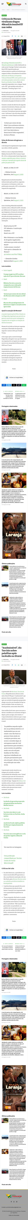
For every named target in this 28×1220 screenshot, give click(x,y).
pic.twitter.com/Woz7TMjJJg (13, 254)
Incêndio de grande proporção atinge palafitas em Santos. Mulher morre (14, 803)
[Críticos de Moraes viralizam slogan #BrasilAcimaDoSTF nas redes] (14, 47)
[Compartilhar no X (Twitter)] (15, 36)
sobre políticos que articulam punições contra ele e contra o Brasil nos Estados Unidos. (14, 80)
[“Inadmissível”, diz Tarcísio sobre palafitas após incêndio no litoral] (14, 676)
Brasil (4, 15)
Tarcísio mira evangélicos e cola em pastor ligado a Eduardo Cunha (15, 835)
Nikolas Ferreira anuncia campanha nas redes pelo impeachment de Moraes (12, 285)
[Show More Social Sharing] (25, 36)
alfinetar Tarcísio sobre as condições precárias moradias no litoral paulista (15, 881)
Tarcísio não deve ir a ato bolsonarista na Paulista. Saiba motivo (14, 814)
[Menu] (3, 4)
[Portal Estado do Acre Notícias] (14, 4)
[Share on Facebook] (12, 36)
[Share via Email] (21, 36)
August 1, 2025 (18, 174)
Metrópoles (6, 30)
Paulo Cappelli (8, 270)
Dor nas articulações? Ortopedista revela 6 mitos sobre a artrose (7, 947)
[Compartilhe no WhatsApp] (18, 36)
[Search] (25, 4)
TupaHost (15, 1212)
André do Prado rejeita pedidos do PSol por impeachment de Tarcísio (14, 825)
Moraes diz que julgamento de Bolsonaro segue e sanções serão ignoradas (15, 304)
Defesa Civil (22, 781)
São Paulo (14, 691)
